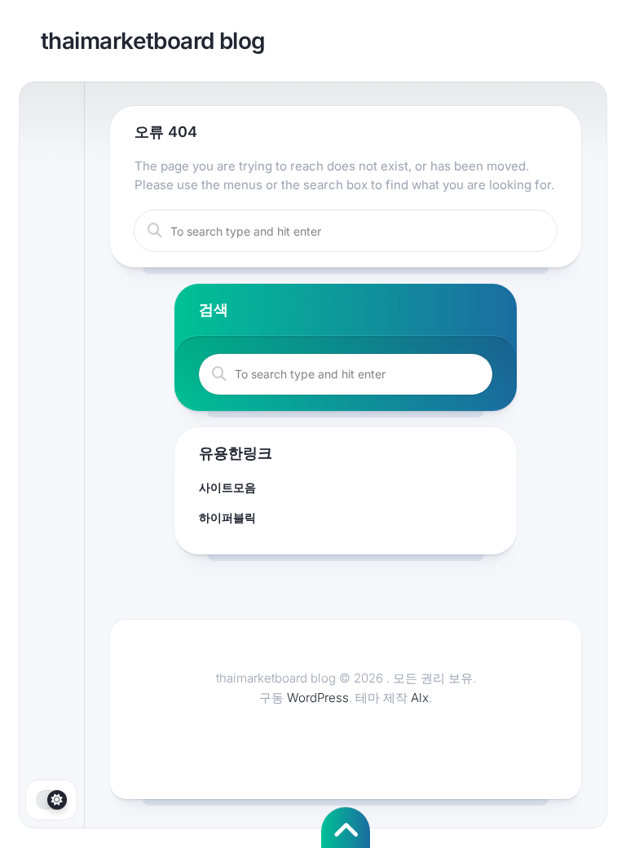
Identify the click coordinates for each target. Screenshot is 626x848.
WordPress (318, 697)
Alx (420, 697)
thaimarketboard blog (153, 41)
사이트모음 (227, 487)
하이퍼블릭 (227, 517)
